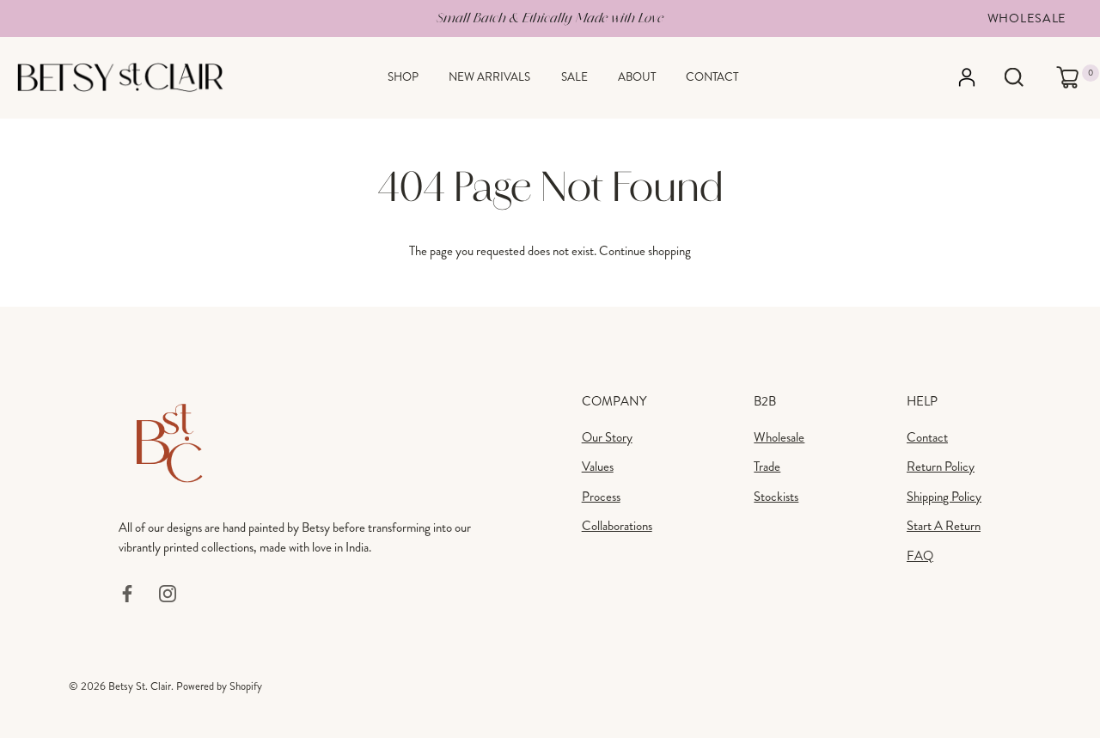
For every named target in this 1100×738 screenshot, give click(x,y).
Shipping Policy (944, 496)
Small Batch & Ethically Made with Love (550, 18)
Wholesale (1026, 18)
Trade (767, 466)
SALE (574, 77)
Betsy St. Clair (139, 686)
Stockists (776, 496)
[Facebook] (127, 591)
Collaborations (617, 525)
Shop (403, 77)
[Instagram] (167, 591)
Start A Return (944, 525)
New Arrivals (489, 77)
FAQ (920, 555)
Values (598, 466)
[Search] (1013, 77)
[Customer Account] (975, 77)
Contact (712, 77)
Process (601, 496)
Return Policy (941, 466)
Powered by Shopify (219, 686)
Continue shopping (645, 250)
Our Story (607, 437)
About (637, 77)
